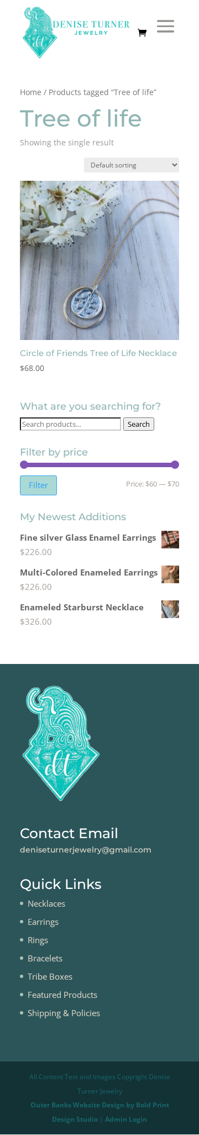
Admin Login (126, 1119)
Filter (38, 484)
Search (139, 424)
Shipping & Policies (64, 1012)
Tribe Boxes (50, 976)
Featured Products (62, 994)
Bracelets (45, 958)
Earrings (43, 921)
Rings (38, 939)
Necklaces (46, 903)
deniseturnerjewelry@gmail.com (85, 850)
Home (30, 92)
